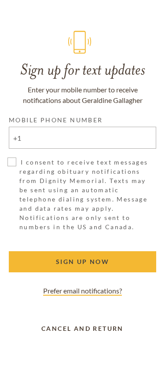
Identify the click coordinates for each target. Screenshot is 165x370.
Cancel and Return (82, 328)
